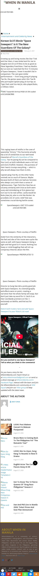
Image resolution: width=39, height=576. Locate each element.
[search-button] (35, 463)
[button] (4, 570)
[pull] (19, 9)
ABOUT (21, 568)
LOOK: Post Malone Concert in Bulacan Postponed (22, 427)
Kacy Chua (6, 53)
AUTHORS (12, 568)
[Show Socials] (31, 571)
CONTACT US (20, 570)
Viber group (21, 387)
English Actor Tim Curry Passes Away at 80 (24, 465)
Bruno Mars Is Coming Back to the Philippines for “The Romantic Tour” (26, 440)
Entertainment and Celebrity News (11, 51)
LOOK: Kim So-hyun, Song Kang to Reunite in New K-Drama (26, 453)
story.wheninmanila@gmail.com (15, 377)
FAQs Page (21, 555)
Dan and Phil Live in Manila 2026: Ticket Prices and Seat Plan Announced (26, 507)
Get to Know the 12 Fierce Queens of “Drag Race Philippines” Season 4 (25, 484)
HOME (4, 568)
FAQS (29, 570)
